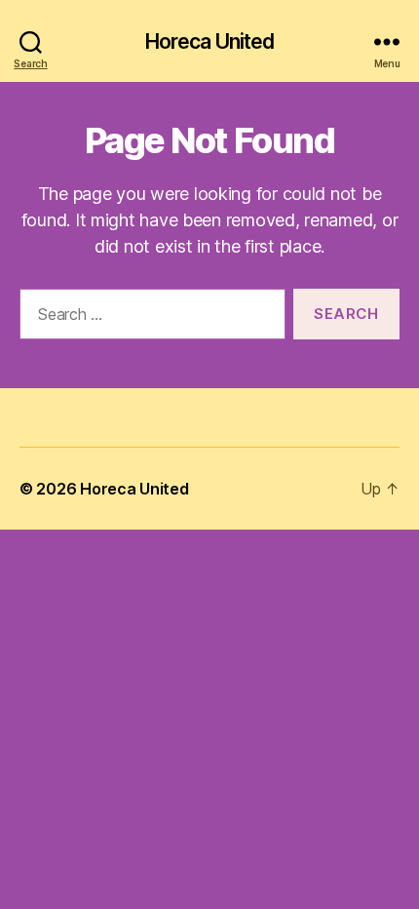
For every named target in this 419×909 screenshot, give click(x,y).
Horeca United (210, 41)
